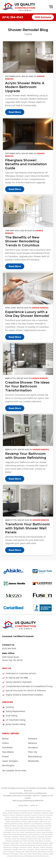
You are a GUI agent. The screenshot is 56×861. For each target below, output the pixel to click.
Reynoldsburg (35, 756)
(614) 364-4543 (12, 17)
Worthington (8, 765)
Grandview (7, 747)
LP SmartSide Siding (15, 720)
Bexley (5, 738)
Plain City (32, 752)
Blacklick (16, 813)
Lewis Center (23, 817)
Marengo (39, 817)
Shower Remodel (40, 308)
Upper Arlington (10, 761)
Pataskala (31, 819)
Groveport (33, 747)
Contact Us (33, 805)
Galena (12, 815)
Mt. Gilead (46, 817)
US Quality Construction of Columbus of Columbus (27, 788)
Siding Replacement (15, 711)
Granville (34, 815)
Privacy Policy (23, 805)
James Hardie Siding (15, 724)
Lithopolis (32, 817)
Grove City (41, 815)
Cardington (37, 813)
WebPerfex (39, 801)
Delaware (32, 738)
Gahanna (32, 743)
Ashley (5, 813)
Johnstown (14, 817)
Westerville (33, 761)
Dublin (5, 743)
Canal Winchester (26, 813)
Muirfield (7, 819)
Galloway (19, 815)
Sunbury (24, 821)
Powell (5, 756)
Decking (10, 707)
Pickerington (39, 819)
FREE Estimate (43, 17)
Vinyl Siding (11, 715)
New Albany (8, 752)
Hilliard (7, 817)
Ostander (24, 819)
